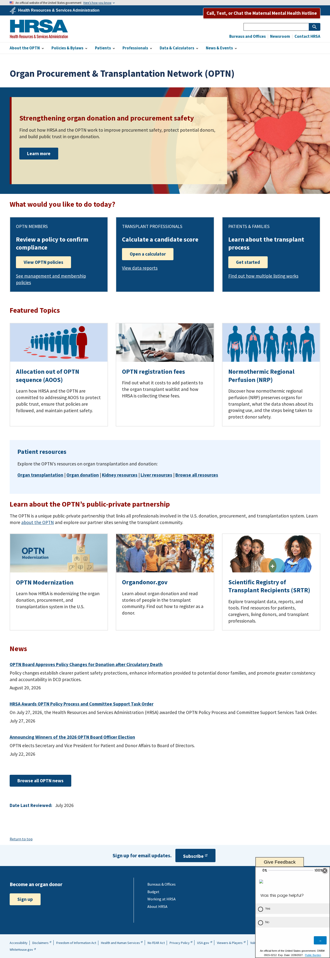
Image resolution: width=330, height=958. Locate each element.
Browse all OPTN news (40, 780)
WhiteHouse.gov (21, 949)
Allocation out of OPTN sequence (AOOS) (47, 375)
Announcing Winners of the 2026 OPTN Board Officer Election (72, 737)
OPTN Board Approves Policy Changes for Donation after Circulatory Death (86, 664)
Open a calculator (148, 254)
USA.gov (203, 943)
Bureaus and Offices (247, 36)
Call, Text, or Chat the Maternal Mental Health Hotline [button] (262, 13)
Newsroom (279, 36)
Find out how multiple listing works (263, 276)
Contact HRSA (307, 36)
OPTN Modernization (44, 582)
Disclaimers (40, 943)
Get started (248, 262)
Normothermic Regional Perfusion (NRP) (261, 375)
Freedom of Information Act (76, 943)
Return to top (21, 838)
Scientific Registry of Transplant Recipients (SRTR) (269, 586)
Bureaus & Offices (161, 884)
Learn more (38, 153)
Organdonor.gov (144, 582)
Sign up (25, 899)
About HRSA (157, 906)
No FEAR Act (156, 943)
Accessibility (19, 943)
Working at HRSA (161, 899)
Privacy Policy (180, 943)
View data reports (140, 268)
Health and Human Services (120, 943)
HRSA (39, 28)
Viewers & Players (230, 943)
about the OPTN (37, 522)
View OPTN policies (43, 262)
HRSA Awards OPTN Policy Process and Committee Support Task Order (81, 704)
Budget (153, 891)
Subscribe (193, 856)
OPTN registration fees (153, 371)
